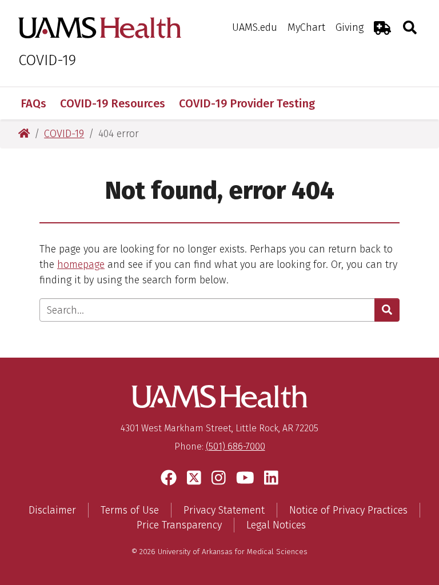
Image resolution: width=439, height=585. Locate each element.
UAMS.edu (254, 27)
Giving (350, 27)
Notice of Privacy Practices (348, 510)
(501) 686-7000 (235, 446)
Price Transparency (179, 525)
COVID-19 (47, 60)
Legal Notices (276, 525)
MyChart (306, 27)
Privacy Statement (224, 510)
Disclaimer (52, 510)
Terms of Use (130, 510)
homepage (81, 264)
